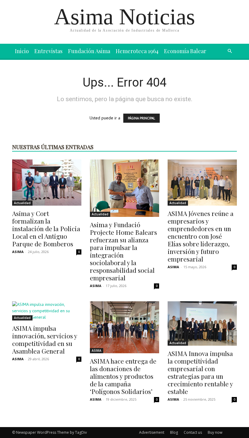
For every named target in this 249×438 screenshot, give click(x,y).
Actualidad (22, 203)
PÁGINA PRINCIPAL (141, 118)
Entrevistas (48, 51)
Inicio (22, 51)
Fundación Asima (89, 51)
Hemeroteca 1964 (137, 51)
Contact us (193, 432)
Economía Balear (185, 51)
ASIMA (18, 251)
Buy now (215, 432)
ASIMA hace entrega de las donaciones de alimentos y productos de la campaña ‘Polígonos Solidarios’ (123, 376)
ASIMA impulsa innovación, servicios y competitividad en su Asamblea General (44, 339)
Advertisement (151, 432)
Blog (174, 432)
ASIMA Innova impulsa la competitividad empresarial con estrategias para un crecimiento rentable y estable (200, 372)
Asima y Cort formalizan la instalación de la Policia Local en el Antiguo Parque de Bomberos (46, 228)
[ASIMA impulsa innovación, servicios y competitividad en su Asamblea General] (46, 310)
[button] (229, 51)
